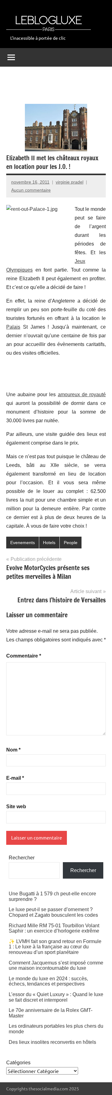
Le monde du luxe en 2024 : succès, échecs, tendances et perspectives (48, 981)
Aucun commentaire (31, 190)
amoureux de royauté (82, 394)
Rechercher (22, 857)
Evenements (22, 542)
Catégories (18, 1062)
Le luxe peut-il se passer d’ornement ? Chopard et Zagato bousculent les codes (53, 912)
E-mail (15, 778)
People (70, 542)
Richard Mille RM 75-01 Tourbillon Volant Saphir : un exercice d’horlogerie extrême (54, 928)
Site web (16, 806)
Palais (13, 327)
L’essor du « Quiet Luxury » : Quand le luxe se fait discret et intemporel (56, 997)
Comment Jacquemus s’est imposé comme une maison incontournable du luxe (56, 965)
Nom (13, 749)
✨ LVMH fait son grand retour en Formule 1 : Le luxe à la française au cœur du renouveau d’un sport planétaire (55, 947)
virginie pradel (69, 182)
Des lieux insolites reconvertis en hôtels (52, 1042)
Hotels (49, 542)
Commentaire (23, 655)
